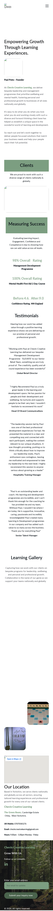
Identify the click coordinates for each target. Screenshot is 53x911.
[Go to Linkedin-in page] (6, 864)
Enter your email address (16, 880)
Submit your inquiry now (21, 895)
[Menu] (47, 6)
